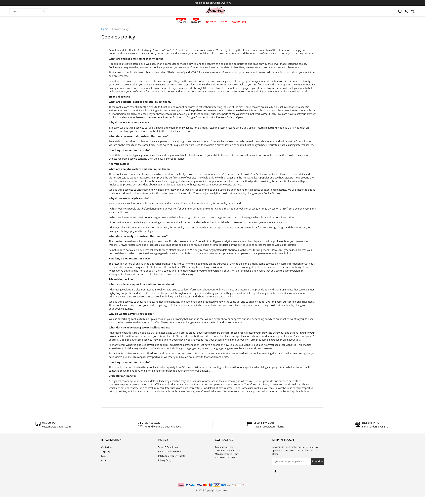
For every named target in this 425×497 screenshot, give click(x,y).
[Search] (44, 11)
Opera (239, 117)
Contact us (106, 447)
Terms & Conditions (168, 447)
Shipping (105, 451)
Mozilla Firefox (215, 117)
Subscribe (317, 461)
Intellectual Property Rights (171, 455)
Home (104, 29)
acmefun (224, 490)
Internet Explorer (172, 117)
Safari (230, 117)
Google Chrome (196, 117)
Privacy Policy (165, 460)
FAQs (103, 455)
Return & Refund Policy (169, 451)
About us (105, 460)
